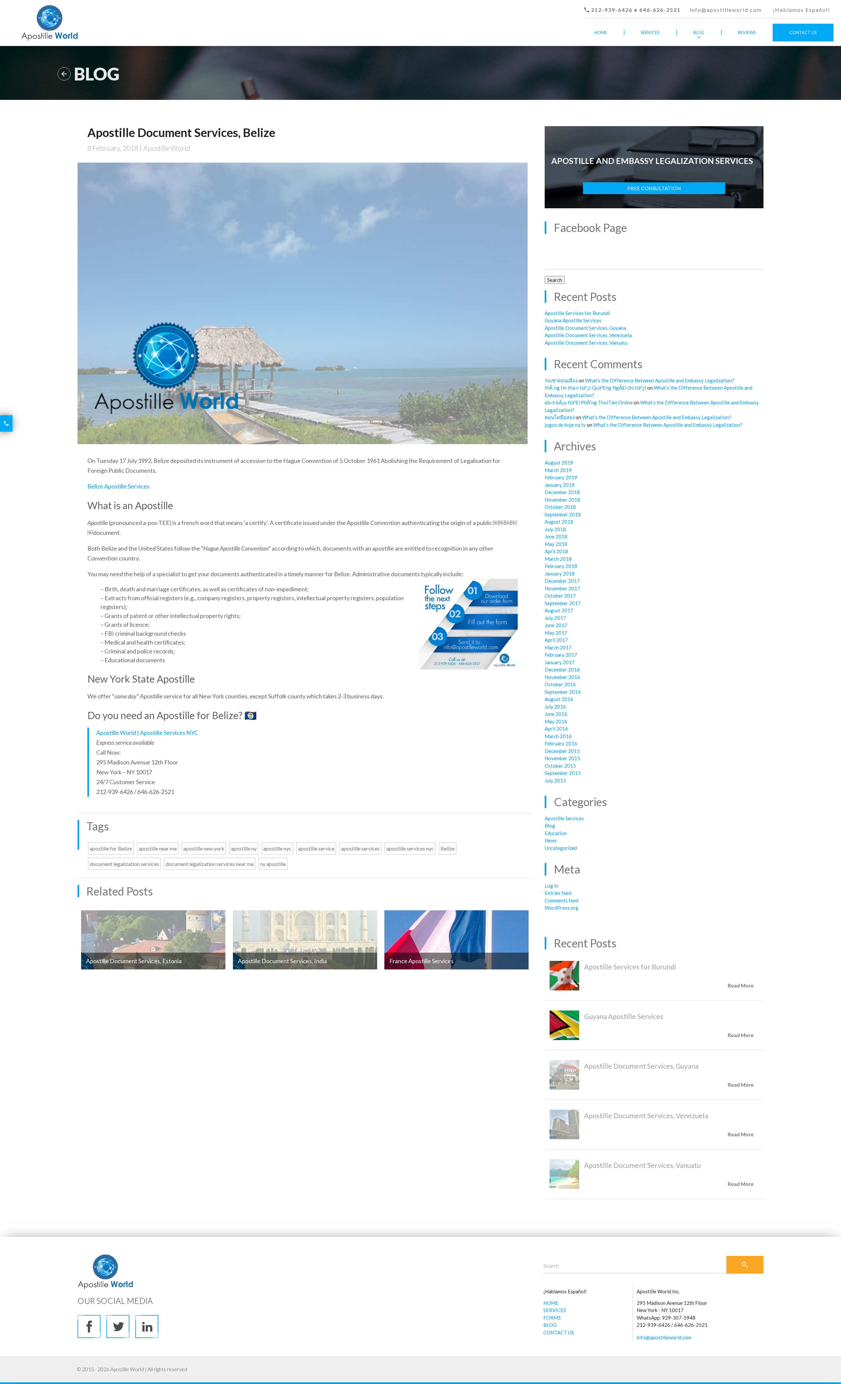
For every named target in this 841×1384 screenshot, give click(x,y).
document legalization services (124, 864)
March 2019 (558, 470)
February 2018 (561, 566)
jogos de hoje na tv (565, 425)
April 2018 (556, 551)
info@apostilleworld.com (726, 10)
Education (556, 833)
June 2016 (556, 714)
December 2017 (562, 581)
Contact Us (803, 32)
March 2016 (558, 736)
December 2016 (562, 669)
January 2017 (560, 662)
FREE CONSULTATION (654, 188)
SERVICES (554, 1310)
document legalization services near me (210, 864)
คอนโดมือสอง (560, 417)
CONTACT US (558, 1332)
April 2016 (556, 729)
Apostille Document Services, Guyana (585, 328)
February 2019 (561, 477)
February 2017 (561, 655)
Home (600, 32)
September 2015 (563, 773)
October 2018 (560, 507)
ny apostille (273, 864)
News (551, 840)
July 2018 (555, 529)
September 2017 (563, 603)
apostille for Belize (111, 848)
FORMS (552, 1318)
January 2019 (560, 485)
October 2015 (560, 766)
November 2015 (562, 758)
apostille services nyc (410, 848)
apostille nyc (277, 848)
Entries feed (558, 893)
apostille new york (203, 848)
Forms (650, 50)
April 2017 (556, 640)
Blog (698, 32)
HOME (550, 1303)
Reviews (747, 32)
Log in (551, 886)
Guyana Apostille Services (573, 320)
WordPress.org (562, 908)
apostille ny (244, 848)
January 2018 (560, 574)
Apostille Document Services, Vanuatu (586, 343)
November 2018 (562, 500)
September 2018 (563, 514)
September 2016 (563, 692)
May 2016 (556, 721)
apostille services (360, 848)
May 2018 (556, 544)
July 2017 (555, 618)
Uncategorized (561, 848)
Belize (448, 848)
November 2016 (562, 677)
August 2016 (559, 699)
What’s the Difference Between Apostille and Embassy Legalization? (659, 380)
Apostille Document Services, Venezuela (588, 335)
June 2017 (556, 625)
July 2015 (555, 780)
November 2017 (562, 588)
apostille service (316, 848)
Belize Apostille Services (118, 486)
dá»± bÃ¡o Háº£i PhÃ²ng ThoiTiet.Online (589, 402)
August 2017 (559, 610)
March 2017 (558, 647)
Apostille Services (564, 818)
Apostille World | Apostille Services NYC (147, 732)
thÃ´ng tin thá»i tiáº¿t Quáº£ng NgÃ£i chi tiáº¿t (595, 388)
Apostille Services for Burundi (577, 313)
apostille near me (158, 848)
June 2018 (556, 536)
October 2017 (560, 596)
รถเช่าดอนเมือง (561, 380)
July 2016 (555, 707)
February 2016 (561, 743)
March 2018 (558, 559)
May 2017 (556, 633)
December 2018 (562, 492)
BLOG (550, 1325)
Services (650, 32)
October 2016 (560, 684)
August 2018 (559, 522)
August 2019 (559, 462)
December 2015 (562, 751)
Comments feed (562, 900)
